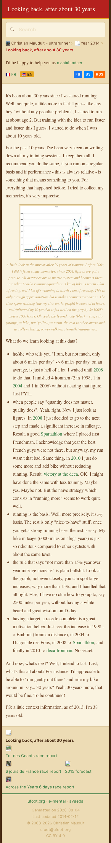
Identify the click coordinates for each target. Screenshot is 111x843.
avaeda (76, 801)
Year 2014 (90, 43)
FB (77, 74)
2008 (98, 369)
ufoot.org (36, 801)
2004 (17, 385)
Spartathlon (51, 433)
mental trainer (69, 62)
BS (88, 74)
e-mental (57, 801)
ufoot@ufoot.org (55, 829)
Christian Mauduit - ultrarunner (40, 43)
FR (13, 74)
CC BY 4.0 (55, 836)
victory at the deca (61, 474)
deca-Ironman (59, 650)
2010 (76, 458)
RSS (100, 74)
